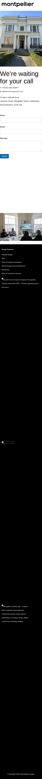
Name (3, 115)
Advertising (5, 270)
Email (3, 127)
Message (3, 138)
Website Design (7, 255)
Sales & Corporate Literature (11, 273)
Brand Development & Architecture (13, 266)
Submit (4, 156)
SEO (3, 258)
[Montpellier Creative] (18, 4)
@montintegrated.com (14, 91)
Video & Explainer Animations (12, 262)
